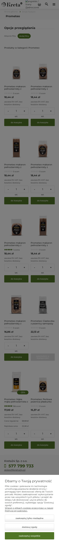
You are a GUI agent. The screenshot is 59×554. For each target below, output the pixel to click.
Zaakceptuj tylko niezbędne (29, 518)
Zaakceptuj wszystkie (29, 536)
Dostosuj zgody (29, 527)
